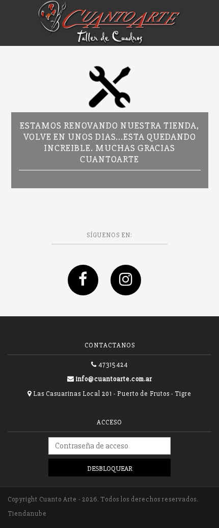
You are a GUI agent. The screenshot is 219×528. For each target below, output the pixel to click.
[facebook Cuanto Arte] (89, 290)
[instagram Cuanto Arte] (131, 290)
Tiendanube (27, 514)
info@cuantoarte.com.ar (114, 379)
